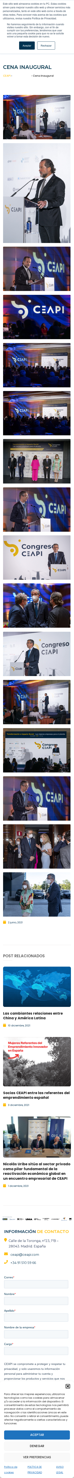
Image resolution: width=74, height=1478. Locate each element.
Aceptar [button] (27, 45)
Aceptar (37, 1435)
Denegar (37, 1446)
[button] (68, 1386)
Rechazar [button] (46, 45)
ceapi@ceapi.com (24, 1255)
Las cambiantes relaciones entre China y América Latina (33, 1016)
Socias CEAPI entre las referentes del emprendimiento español (36, 1095)
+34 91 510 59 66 (23, 1263)
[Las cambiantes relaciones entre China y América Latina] (37, 987)
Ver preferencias (37, 1457)
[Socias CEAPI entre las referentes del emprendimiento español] (37, 1061)
